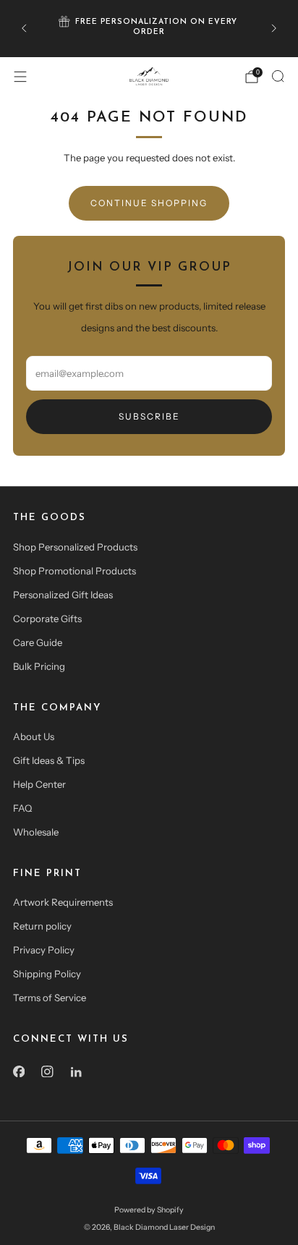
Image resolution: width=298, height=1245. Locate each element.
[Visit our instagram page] (47, 1071)
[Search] (278, 76)
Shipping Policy (47, 974)
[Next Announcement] (274, 28)
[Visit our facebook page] (18, 1071)
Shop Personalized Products (75, 547)
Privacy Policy (43, 950)
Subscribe (149, 416)
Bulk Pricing (39, 666)
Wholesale (36, 832)
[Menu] (20, 76)
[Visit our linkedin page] (75, 1071)
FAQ (22, 808)
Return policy (42, 926)
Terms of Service (49, 997)
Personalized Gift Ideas (63, 594)
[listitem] (148, 28)
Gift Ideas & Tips (49, 760)
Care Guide (37, 642)
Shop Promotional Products (74, 571)
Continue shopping (149, 202)
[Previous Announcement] (24, 28)
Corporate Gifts (47, 618)
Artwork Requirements (63, 902)
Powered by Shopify (149, 1210)
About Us (33, 736)
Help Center (39, 784)
